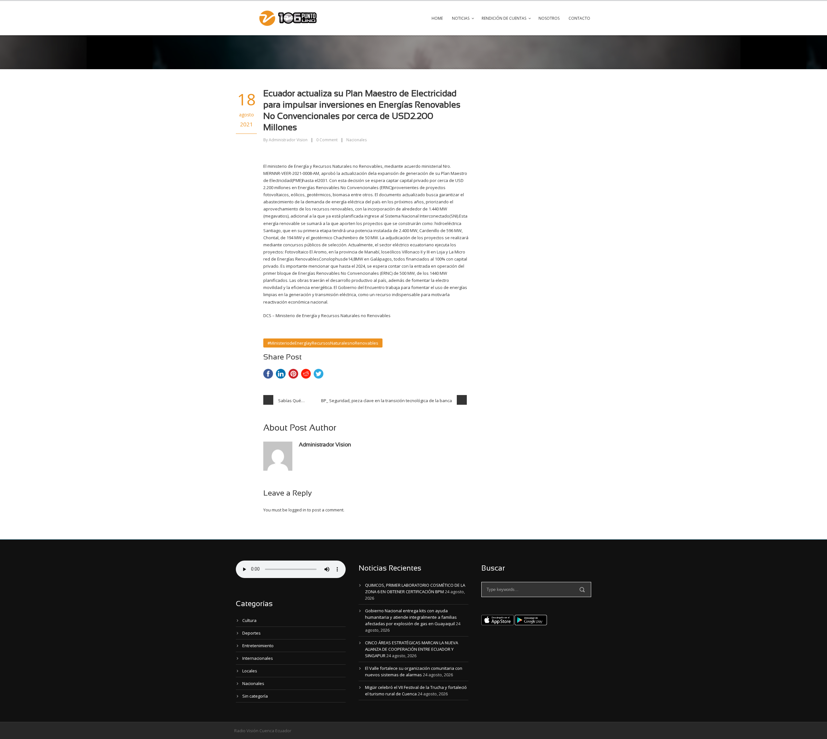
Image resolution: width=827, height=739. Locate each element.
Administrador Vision (288, 140)
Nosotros (549, 18)
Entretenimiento (258, 645)
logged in (297, 510)
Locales (249, 671)
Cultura (249, 620)
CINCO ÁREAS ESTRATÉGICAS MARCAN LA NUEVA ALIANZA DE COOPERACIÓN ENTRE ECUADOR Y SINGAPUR (411, 649)
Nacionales (356, 140)
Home (437, 18)
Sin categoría (255, 696)
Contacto (579, 18)
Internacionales (257, 658)
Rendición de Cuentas (504, 18)
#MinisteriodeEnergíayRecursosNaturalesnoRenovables (322, 343)
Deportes (251, 633)
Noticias (460, 18)
